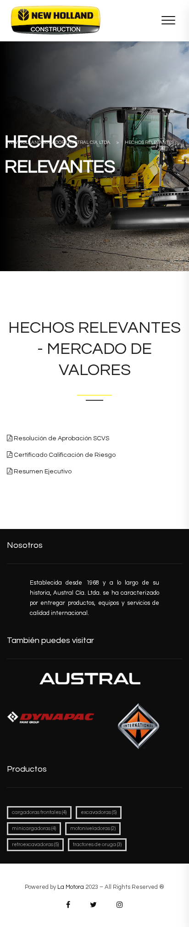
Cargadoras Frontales (39, 812)
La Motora (70, 887)
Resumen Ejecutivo (42, 471)
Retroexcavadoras (35, 844)
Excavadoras (99, 812)
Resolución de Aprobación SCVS (60, 438)
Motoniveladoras (93, 828)
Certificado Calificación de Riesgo (64, 455)
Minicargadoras (34, 828)
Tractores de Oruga (97, 844)
